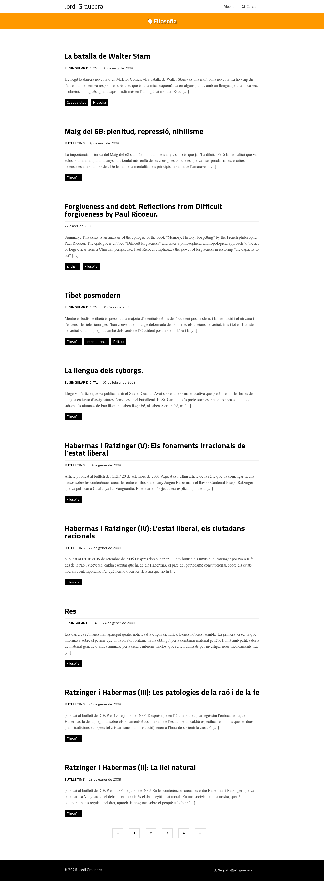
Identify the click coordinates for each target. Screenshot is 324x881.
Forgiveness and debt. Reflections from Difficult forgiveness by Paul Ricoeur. (143, 210)
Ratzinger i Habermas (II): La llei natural (130, 767)
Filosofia (99, 102)
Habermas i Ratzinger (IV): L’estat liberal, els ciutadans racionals (155, 531)
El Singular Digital (81, 68)
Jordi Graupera (84, 6)
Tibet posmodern (93, 295)
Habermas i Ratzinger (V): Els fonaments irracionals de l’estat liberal (155, 449)
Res (70, 611)
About (229, 6)
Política (118, 341)
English (72, 266)
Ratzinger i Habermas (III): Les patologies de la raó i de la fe (162, 692)
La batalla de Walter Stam (107, 56)
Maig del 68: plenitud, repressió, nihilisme (134, 131)
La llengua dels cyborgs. (104, 370)
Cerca (251, 6)
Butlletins (75, 143)
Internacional (96, 341)
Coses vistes (76, 102)
